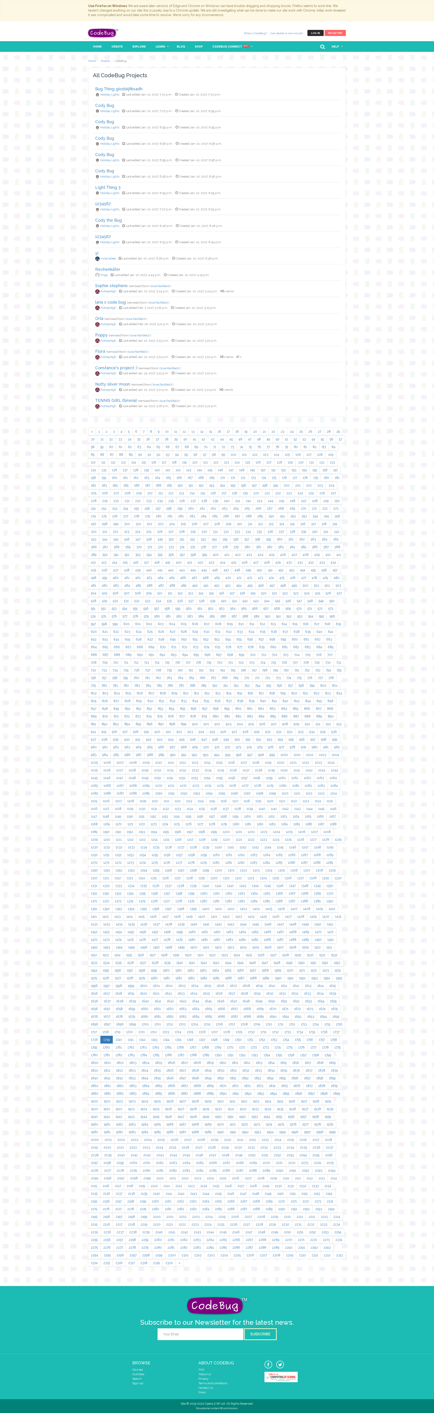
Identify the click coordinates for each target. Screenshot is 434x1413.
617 (316, 624)
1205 (289, 832)
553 (114, 608)
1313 (130, 878)
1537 (143, 962)
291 (282, 516)
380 (247, 547)
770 (246, 678)
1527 (273, 955)
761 (147, 678)
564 (233, 608)
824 (339, 693)
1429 (313, 916)
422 (200, 562)
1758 (333, 1039)
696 (207, 655)
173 (253, 478)
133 (332, 462)
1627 (231, 993)
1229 (338, 839)
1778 (325, 1047)
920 (157, 732)
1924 (143, 1109)
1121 (282, 801)
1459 (179, 932)
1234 (143, 847)
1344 (255, 886)
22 (273, 431)
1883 (133, 1093)
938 (104, 739)
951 (248, 739)
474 (271, 578)
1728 (226, 1032)
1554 (94, 970)
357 (246, 539)
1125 (330, 801)
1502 (218, 947)
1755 (298, 1039)
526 (328, 593)
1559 (154, 970)
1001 (297, 755)
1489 (305, 939)
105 (287, 454)
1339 (193, 886)
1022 (305, 762)
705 (307, 655)
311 (250, 524)
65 (158, 447)
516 (221, 593)
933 (301, 732)
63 (139, 447)
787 (181, 685)
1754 (286, 1039)
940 (127, 739)
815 (239, 693)
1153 (165, 816)
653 (217, 639)
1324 (263, 878)
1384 (253, 901)
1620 (143, 993)
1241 (231, 847)
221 (267, 493)
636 (274, 631)
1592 (302, 978)
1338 (180, 886)
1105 (94, 801)
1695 (336, 1016)
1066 (107, 785)
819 (283, 693)
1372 (106, 901)
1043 (321, 770)
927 (234, 732)
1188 (333, 824)
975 (259, 747)
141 (167, 470)
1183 (272, 824)
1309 (332, 870)
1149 (118, 816)
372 (160, 547)
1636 (94, 1001)
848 (105, 708)
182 (93, 485)
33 (120, 439)
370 (139, 547)
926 (223, 732)
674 (206, 647)
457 (335, 570)
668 (140, 647)
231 (127, 501)
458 (93, 578)
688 (117, 655)
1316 (165, 878)
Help (335, 46)
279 (147, 516)
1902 (119, 1101)
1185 (296, 824)
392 (127, 555)
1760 (106, 1047)
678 (251, 647)
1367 (292, 893)
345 (115, 539)
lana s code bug (111, 302)
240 (226, 501)
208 (127, 493)
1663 (182, 1009)
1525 (249, 955)
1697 (107, 1024)
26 (310, 431)
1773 (266, 1047)
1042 (309, 770)
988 (150, 755)
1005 (94, 762)
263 (224, 508)
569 (288, 608)
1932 (243, 1109)
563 (221, 608)
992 (194, 755)
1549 (289, 962)
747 (254, 670)
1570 (290, 970)
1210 (107, 839)
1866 (171, 1086)
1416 (153, 916)
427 (255, 562)
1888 (197, 1093)
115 (144, 462)
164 (157, 478)
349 (160, 539)
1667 (234, 1009)
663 (329, 639)
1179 (224, 824)
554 (124, 608)
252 (103, 508)
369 (128, 547)
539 (212, 601)
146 (220, 470)
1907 (182, 1101)
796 (279, 685)
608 (218, 624)
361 (290, 539)
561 (199, 608)
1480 (192, 939)
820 (294, 693)
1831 (233, 1070)
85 (92, 454)
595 (321, 616)
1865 (158, 1086)
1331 (94, 886)
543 (256, 601)
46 (240, 439)
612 (262, 624)
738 (158, 670)
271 (314, 508)
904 (240, 724)
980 (315, 747)
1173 (154, 824)
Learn (160, 46)
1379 (191, 901)
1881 (107, 1093)
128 (279, 462)
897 (161, 724)
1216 (178, 839)
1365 (266, 893)
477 (303, 578)
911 (318, 724)
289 (260, 516)
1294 (143, 870)
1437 (156, 924)
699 (241, 655)
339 (303, 531)
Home (97, 46)
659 (283, 639)
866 (307, 708)
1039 (271, 770)
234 (160, 501)
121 (205, 462)
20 (255, 431)
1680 (144, 1016)
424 (222, 562)
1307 (306, 870)
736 (136, 670)
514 (201, 593)
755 (339, 670)
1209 (94, 839)
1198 (201, 832)
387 (326, 547)
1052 (182, 778)
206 (105, 493)
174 (264, 478)
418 (157, 562)
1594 (326, 978)
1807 (184, 1063)
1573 (326, 970)
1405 (268, 909)
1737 (336, 1032)
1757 (322, 1039)
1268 (317, 855)
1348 (304, 886)
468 (206, 578)
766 (202, 678)
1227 (313, 839)
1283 (253, 862)
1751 (250, 1039)
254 (125, 508)
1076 (232, 785)
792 (236, 685)
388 (337, 547)
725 (273, 662)
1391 (94, 909)
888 (307, 716)
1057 (244, 778)
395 (160, 555)
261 (202, 508)
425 (233, 562)
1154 (177, 816)
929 (256, 732)
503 (338, 585)
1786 (168, 1055)
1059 (269, 778)
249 (326, 501)
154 (304, 470)
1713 (304, 1024)
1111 (166, 801)
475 (281, 578)
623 (127, 631)
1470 (318, 932)
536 (180, 601)
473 (260, 578)
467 (194, 578)
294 (315, 516)
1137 (226, 809)
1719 (117, 1032)
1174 (165, 824)
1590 (278, 978)
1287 (304, 862)
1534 (106, 962)
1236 (168, 847)
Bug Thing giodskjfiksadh (118, 88)
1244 (267, 847)
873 (138, 716)
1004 (335, 755)
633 (240, 631)
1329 (325, 878)
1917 (304, 1101)
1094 (209, 793)
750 (286, 670)
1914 (268, 1101)
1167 (332, 816)
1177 (200, 824)
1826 (170, 1070)
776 (309, 678)
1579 (142, 978)
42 (203, 439)
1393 (118, 909)
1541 (192, 962)
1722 (153, 1032)
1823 (132, 1070)
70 (206, 447)
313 (271, 524)
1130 (142, 809)
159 (103, 478)
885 (273, 716)
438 (127, 570)
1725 (190, 1032)
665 (105, 647)
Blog (181, 46)
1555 (106, 970)
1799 (328, 1055)
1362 (228, 893)
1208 (327, 832)
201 (297, 485)
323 (126, 531)
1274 (142, 862)
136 (114, 470)
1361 (216, 893)
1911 (232, 1101)
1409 (319, 909)
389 (94, 555)
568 (277, 608)
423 (211, 562)
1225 (288, 839)
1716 (339, 1024)
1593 (314, 978)
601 (138, 624)
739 (169, 670)
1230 (94, 847)
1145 (321, 809)
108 (320, 454)
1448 (292, 924)
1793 (254, 1055)
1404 (256, 909)
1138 (237, 809)
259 (179, 508)
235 (171, 501)
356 (235, 539)
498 (283, 585)
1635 (332, 993)
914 (93, 732)
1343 (242, 886)
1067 (120, 785)
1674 (322, 1009)
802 (94, 693)
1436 (143, 924)
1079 (270, 785)
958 (323, 739)
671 (173, 647)
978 (292, 747)
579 (146, 616)
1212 (130, 839)
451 (270, 570)
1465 (255, 932)
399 (204, 555)
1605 (207, 986)
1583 (191, 978)
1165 (308, 816)
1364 (254, 893)
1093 (196, 793)
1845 (157, 1078)
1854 (270, 1078)
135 (103, 470)
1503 (230, 947)
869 (94, 716)
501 (316, 585)
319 (334, 524)
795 (268, 685)
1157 (212, 816)
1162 (271, 816)
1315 (154, 878)
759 (125, 678)
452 (280, 570)
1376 (154, 901)
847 (93, 708)
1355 (142, 893)
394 (149, 555)
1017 (244, 762)
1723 (166, 1032)
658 (272, 639)
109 (330, 454)
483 (116, 585)
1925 (156, 1109)
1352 (106, 893)
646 (139, 639)
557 (156, 608)
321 (104, 531)
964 (139, 747)
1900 (94, 1101)
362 (302, 539)
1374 (130, 901)
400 (216, 555)
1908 (195, 1101)
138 (135, 470)
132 (321, 462)
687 (105, 655)
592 (289, 616)
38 (166, 439)
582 (179, 616)
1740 (119, 1039)
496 (261, 585)
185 (125, 485)
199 (275, 485)
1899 (336, 1093)
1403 (243, 909)
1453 (106, 932)
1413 (117, 916)
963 (127, 747)
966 (161, 747)
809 (174, 693)
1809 (210, 1063)
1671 (285, 1009)
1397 (168, 909)
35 (138, 439)
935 (323, 732)
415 (125, 562)
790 (214, 685)
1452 (94, 932)
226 (322, 493)
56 (331, 439)
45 (231, 439)
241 (237, 501)
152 (283, 470)
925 (212, 732)
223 (289, 493)
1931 (231, 1109)
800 (323, 685)
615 (294, 624)
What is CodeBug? (255, 33)
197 (254, 485)
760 (136, 678)
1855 (282, 1078)
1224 (276, 839)
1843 (132, 1078)
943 (160, 739)
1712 (292, 1024)
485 (138, 585)
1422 (226, 916)
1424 (251, 916)
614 (284, 624)
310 (239, 524)
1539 (167, 962)
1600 (143, 986)
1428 (300, 916)
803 (105, 693)
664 (94, 647)
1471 (330, 932)
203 (320, 485)
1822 (119, 1070)
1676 (94, 1016)
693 (174, 655)
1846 (170, 1078)
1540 (179, 962)
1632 (294, 993)
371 (149, 547)
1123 (306, 801)
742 (201, 670)
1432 (94, 924)
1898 (324, 1093)
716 (177, 662)
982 (337, 747)
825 (93, 701)
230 (116, 501)
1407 (294, 909)
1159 (235, 816)
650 (184, 639)
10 (167, 431)
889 (319, 716)
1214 (154, 839)
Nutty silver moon (113, 384)
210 (150, 493)
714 (157, 662)
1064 (333, 778)
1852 (245, 1078)
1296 (168, 870)
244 (270, 501)
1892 (248, 1093)
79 (286, 447)
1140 (262, 809)
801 (334, 685)
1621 (156, 993)
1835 (283, 1070)
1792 (242, 1055)
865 (295, 708)
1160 (247, 816)
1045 (94, 778)
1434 (119, 924)
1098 (259, 793)
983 (94, 755)
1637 (107, 1001)
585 (212, 616)
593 (299, 616)
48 (259, 439)
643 (105, 639)
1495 (131, 947)
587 (234, 616)
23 (282, 431)
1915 (280, 1101)
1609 (259, 986)
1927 (181, 1109)
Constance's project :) (116, 367)
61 (120, 447)
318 (324, 524)
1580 (154, 978)
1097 (247, 793)
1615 (332, 986)
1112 (178, 801)
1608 (246, 986)
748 (264, 670)
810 (186, 693)
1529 (298, 955)
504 (93, 593)
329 (193, 531)
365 (335, 539)
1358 (179, 893)
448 (237, 570)
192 (201, 485)
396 (171, 555)
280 (159, 516)
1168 (94, 824)
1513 (106, 955)
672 (184, 647)
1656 (94, 1009)
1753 (274, 1039)
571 (309, 608)
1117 (235, 801)
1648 (246, 1001)
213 (181, 493)
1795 (279, 1055)
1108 (130, 801)
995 (227, 755)
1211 (119, 839)
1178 (212, 824)
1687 (234, 1016)
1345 (267, 886)
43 (213, 439)
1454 (118, 932)
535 (169, 601)
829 (139, 701)
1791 (230, 1055)
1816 (295, 1063)
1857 (307, 1078)
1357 (167, 893)
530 (115, 601)
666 (117, 647)
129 (290, 462)
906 (262, 724)
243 (259, 501)
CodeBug (103, 33)
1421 (214, 916)
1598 (118, 986)
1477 (155, 939)
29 (338, 431)
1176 (188, 824)
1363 (241, 893)
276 (115, 516)
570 (299, 608)
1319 (201, 878)
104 (276, 454)
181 (337, 478)
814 (228, 693)
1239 (206, 847)
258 (169, 508)
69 (196, 447)
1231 (107, 847)
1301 (231, 870)
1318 (189, 878)
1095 (221, 793)
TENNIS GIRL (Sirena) (116, 400)
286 (226, 516)
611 (252, 624)
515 (211, 593)
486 (150, 585)
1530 (310, 955)
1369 (317, 893)
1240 (218, 847)
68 (187, 447)
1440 (193, 924)
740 (180, 670)
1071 (171, 785)
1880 (94, 1093)
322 (115, 531)
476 (292, 578)
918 (135, 732)
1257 (179, 855)
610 (241, 624)
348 (149, 539)
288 (249, 516)
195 (233, 485)
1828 (195, 1070)
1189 (94, 832)
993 (205, 755)
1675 (334, 1009)
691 (151, 655)
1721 (142, 1032)
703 (285, 655)
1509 (305, 947)
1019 (268, 762)
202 (309, 485)
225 (311, 493)
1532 (334, 955)
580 (157, 616)
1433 (106, 924)
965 (150, 747)
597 (93, 624)
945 (181, 739)
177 (294, 478)
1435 (131, 924)
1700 (145, 1024)
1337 (168, 886)
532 (136, 601)
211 (160, 493)
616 (306, 624)
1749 (226, 1039)
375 (192, 547)
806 (140, 693)
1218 (202, 839)
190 (180, 485)
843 (297, 701)
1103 (321, 793)
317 (313, 524)
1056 (231, 778)
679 (262, 647)
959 (334, 739)
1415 (141, 916)
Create (117, 46)
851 (138, 708)
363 (313, 539)
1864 (145, 1086)
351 (181, 539)
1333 (118, 886)
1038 (258, 770)
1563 (203, 970)
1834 (271, 1070)
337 (281, 531)
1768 (205, 1047)
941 (137, 739)
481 (93, 585)
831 (161, 701)
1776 (301, 1047)
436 (104, 570)
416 (135, 562)
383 (281, 547)
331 (215, 531)
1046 (107, 778)
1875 (284, 1086)
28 (329, 431)
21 (264, 431)
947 (204, 739)
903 (228, 724)
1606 (220, 986)
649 (173, 639)
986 (127, 755)
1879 (334, 1086)
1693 (310, 1016)
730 (328, 662)
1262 (241, 855)
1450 (317, 924)
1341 (218, 886)
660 (295, 639)
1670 (272, 1009)
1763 (143, 1047)
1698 (119, 1024)
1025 (94, 770)
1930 (218, 1109)
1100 (285, 793)
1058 (256, 778)
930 (268, 732)
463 (149, 578)
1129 (130, 809)
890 (331, 716)
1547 (265, 962)
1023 (318, 762)
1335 (143, 886)
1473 (106, 939)
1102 (309, 793)
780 (104, 685)
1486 (267, 939)
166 (179, 478)
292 (293, 516)
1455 (130, 932)
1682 (170, 1016)
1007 (120, 762)
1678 (119, 1016)
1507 (280, 947)
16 (219, 431)
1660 (144, 1009)
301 (138, 524)
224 (300, 493)
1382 (228, 901)
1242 (243, 847)
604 (172, 624)
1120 (270, 801)
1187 (321, 824)
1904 (144, 1101)
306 (194, 524)
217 (224, 493)
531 (126, 601)
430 (289, 562)
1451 (330, 924)
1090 (159, 793)
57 (340, 439)
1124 (318, 801)
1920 (94, 1109)
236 (182, 501)
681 (285, 647)
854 (171, 708)
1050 (157, 778)
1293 (131, 870)
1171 (130, 824)
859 (227, 708)
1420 (201, 916)
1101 (297, 793)
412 (93, 562)
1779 (337, 1047)
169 (212, 478)
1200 (226, 832)
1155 (188, 816)
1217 (190, 839)
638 (297, 631)
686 (94, 655)
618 (327, 624)
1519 (176, 955)
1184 (284, 824)
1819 (332, 1063)
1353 (118, 893)
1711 (280, 1024)
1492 (94, 947)
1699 (132, 1024)
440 (149, 570)
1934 (267, 1109)
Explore (139, 46)
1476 (142, 939)
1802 (120, 1063)
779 (93, 685)
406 (283, 555)
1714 (316, 1024)
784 (148, 685)
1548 (277, 962)
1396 (155, 909)
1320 (213, 878)
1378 (178, 901)
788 (192, 685)
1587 (241, 978)
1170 (119, 824)
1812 (247, 1063)
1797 (303, 1055)
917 (125, 732)
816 (250, 693)
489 (183, 585)
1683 (182, 1016)
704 (297, 655)
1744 (166, 1039)
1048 (132, 778)
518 (242, 593)
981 (325, 747)
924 (201, 732)
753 (317, 670)
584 (201, 616)
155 (314, 470)
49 (268, 439)
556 (146, 608)
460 (116, 578)
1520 (188, 955)
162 (136, 478)
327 (170, 531)
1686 (221, 1016)
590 (267, 616)
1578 (130, 978)
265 (247, 508)
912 (328, 724)
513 (190, 593)
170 (222, 478)
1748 (214, 1039)
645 (127, 639)
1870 (222, 1086)
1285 (279, 862)
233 (149, 501)
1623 (181, 993)
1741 (131, 1039)
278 (136, 516)
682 (296, 647)
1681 (157, 1016)
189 (169, 485)
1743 (154, 1039)
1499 (181, 947)
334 (248, 531)
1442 (218, 924)
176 (284, 478)
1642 (170, 1001)
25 (301, 431)
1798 (315, 1055)
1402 (230, 909)
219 (245, 493)
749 (275, 670)
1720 (129, 1032)
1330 (338, 878)
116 (153, 462)
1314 (142, 878)
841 (274, 701)
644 (116, 639)
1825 (157, 1070)
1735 (312, 1032)
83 (324, 447)
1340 (205, 886)
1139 (250, 809)
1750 (238, 1039)
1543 (216, 962)
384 (292, 547)
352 (192, 539)
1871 (235, 1086)
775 (299, 678)
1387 (291, 901)
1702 (169, 1024)
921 (168, 732)
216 (213, 493)
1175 (177, 824)
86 (102, 454)
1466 (267, 932)
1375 (142, 901)
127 (269, 462)
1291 (107, 870)
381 (258, 547)
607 (207, 624)
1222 (251, 839)
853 (160, 708)
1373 (118, 901)
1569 (277, 970)
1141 (274, 809)
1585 (216, 978)
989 (161, 755)
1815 (283, 1063)
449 (248, 570)
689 (129, 655)
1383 (241, 901)
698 (230, 655)
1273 (130, 862)
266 (258, 508)
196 (243, 485)
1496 (143, 947)
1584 (203, 978)
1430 (325, 916)
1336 (155, 886)
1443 (230, 924)
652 (206, 639)
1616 (94, 993)
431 (300, 562)
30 (93, 439)
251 (93, 508)
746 (243, 670)
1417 (165, 916)
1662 (170, 1009)
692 (162, 655)
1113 (189, 801)
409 (317, 555)
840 (263, 701)
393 (138, 555)
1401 (218, 909)
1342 (230, 886)
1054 (207, 778)
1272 (118, 862)
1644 (195, 1001)
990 (173, 755)
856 (193, 708)
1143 (297, 809)
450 (259, 570)
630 (207, 631)
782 (126, 685)
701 (263, 655)
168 (201, 478)
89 (131, 454)
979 (303, 747)
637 (285, 631)
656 (250, 639)
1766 (180, 1047)
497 (272, 585)
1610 (272, 986)
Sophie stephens (112, 285)
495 (249, 585)
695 (196, 655)
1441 (206, 924)
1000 (284, 755)
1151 (141, 816)
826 (105, 701)
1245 (280, 847)
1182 (260, 824)
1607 (233, 986)
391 (115, 555)
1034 (208, 770)
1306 (294, 870)
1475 (130, 939)
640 (319, 631)
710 (115, 662)
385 (303, 547)
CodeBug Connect (230, 46)
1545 (240, 962)
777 (320, 678)
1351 (94, 893)
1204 (276, 832)
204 (331, 485)
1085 (94, 793)
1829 (208, 1070)
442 (171, 570)
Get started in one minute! (287, 33)
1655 (333, 1001)
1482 (216, 939)
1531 (322, 955)
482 (104, 585)
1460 (192, 932)
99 (223, 454)
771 (257, 678)
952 (258, 739)
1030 (157, 770)
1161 (260, 816)
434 (333, 562)
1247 (305, 847)
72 (223, 447)
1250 (94, 855)
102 (254, 454)
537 (191, 601)
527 (339, 593)
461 (127, 578)
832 (172, 701)
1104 (333, 793)
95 (186, 454)
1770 (230, 1047)
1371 (94, 901)
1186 (308, 824)
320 (94, 531)
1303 (256, 870)
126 (258, 462)
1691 (285, 1016)
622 (116, 631)
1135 (202, 809)
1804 (145, 1063)
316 (302, 524)
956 (302, 739)
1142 (285, 809)
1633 (307, 993)
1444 (243, 924)
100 (233, 454)
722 (241, 662)
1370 (330, 893)
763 (169, 678)
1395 (143, 909)
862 (261, 708)
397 (182, 555)
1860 (94, 1086)
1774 (278, 1047)
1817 (308, 1063)
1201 (239, 832)
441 (160, 570)
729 (317, 662)
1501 (206, 947)
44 (222, 439)
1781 (107, 1055)
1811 (235, 1063)
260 (191, 508)
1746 (190, 1039)
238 (204, 501)
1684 (195, 1016)
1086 (107, 793)
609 (230, 624)
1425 (263, 916)
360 (280, 539)
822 (316, 693)
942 (148, 739)
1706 (219, 1024)
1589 (265, 978)
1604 (194, 986)
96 (195, 454)
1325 (275, 878)
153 (294, 470)
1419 (189, 916)
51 (286, 439)
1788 (193, 1055)
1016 (231, 762)
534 (158, 601)
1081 (295, 785)
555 (135, 608)
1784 (143, 1055)
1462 (217, 932)
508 (138, 593)
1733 (287, 1032)
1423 (238, 916)
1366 (279, 893)
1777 (313, 1047)
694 (185, 655)
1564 (215, 970)
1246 (292, 847)
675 (217, 647)
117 (164, 462)
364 (324, 539)
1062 (307, 778)
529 (104, 601)
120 (195, 462)
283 (192, 516)
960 (94, 747)
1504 (243, 947)
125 (247, 462)
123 (226, 462)
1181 (248, 824)
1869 (210, 1086)
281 (169, 516)
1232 (119, 847)
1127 (106, 809)
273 (335, 508)
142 (178, 470)
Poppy (102, 335)
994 (216, 755)
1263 (253, 855)
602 (149, 624)
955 (291, 739)
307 (205, 524)
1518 (164, 955)
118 (174, 462)
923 (190, 732)
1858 (319, 1078)
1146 (333, 809)
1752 (262, 1039)
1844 (144, 1078)
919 (146, 732)
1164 (296, 816)
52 (295, 439)
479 (325, 578)
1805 (158, 1063)
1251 (106, 855)
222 (278, 493)
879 (204, 716)
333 (237, 531)
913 (339, 724)
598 (104, 624)
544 (266, 601)
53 (304, 439)
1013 (195, 762)
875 (160, 716)
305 (183, 524)
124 (237, 462)
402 (238, 555)
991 (183, 755)
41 (194, 439)
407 (294, 555)
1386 (279, 901)
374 (181, 547)
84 (333, 447)
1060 (282, 778)
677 (239, 647)
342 (336, 531)
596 (332, 616)
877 (182, 716)
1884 (145, 1093)
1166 (320, 816)
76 (259, 447)
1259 (203, 855)
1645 (208, 1001)
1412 (105, 916)
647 (150, 639)
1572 (314, 970)
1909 (208, 1101)
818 (272, 693)
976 (271, 747)
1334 (131, 886)
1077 (245, 785)
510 (159, 593)
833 (184, 701)
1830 (220, 1070)
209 (139, 493)
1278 (191, 862)
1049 (145, 778)
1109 (143, 801)
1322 (238, 878)
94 (177, 454)
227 (333, 493)
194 (222, 485)
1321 (226, 878)
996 (239, 755)
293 (304, 516)
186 (136, 485)
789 (203, 685)
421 (189, 562)
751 (297, 670)
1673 (310, 1009)
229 (105, 501)
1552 (325, 962)
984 (105, 755)
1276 (166, 862)
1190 (106, 832)
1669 (260, 1009)
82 (314, 447)
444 (193, 570)
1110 (155, 801)
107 (309, 454)
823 (328, 693)
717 (188, 662)
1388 (304, 901)
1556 (118, 970)
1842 (119, 1078)
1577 (118, 978)
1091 (171, 793)
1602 (169, 986)
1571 (302, 970)
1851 (233, 1078)
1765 (168, 1047)
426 (245, 562)
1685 (208, 1016)
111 (103, 462)
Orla (99, 318)
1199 (214, 832)
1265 (279, 855)
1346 (279, 886)
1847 (182, 1078)
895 (138, 724)
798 (301, 685)
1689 (260, 1016)
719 (209, 662)
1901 (107, 1101)
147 (231, 470)
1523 (224, 955)
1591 (290, 978)
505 (104, 593)
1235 (156, 847)
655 (239, 639)
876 (171, 716)
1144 (309, 809)
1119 (258, 801)
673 (195, 647)
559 (177, 608)
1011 (171, 762)
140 (157, 470)
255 (136, 508)
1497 (156, 947)
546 (288, 601)
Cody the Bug (108, 220)
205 (93, 493)
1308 (319, 870)
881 (227, 716)
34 (129, 439)
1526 (261, 955)
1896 (298, 1093)
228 (94, 501)
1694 (323, 1016)
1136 (213, 809)
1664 (195, 1009)
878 (193, 716)
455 (313, 570)
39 (176, 439)
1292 (119, 870)
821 (305, 693)
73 (232, 447)
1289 (329, 862)
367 (105, 547)
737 (147, 670)
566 (255, 608)
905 (251, 724)
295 (326, 516)
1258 (191, 855)
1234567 (103, 203)
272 (325, 508)
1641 (158, 1001)
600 (126, 624)
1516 (141, 955)
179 (315, 478)
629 (195, 631)
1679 (131, 1016)
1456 (142, 932)
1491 (330, 939)
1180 (236, 824)
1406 (281, 909)
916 (114, 732)
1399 (193, 909)
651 (195, 639)
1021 (293, 762)
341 (325, 531)
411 (338, 555)
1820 (94, 1070)
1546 (252, 962)
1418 (177, 916)
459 (104, 578)
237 (193, 501)
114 (133, 462)
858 (216, 708)
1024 (331, 762)
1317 (178, 878)
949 (226, 739)
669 (151, 647)
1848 (195, 1078)
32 (111, 439)
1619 (131, 993)
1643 (182, 1001)
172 (243, 478)
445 (204, 570)
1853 (257, 1078)
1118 (247, 801)
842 (285, 701)
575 (103, 616)
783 (137, 685)
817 (261, 693)
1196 (178, 832)
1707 (232, 1024)
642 (94, 639)
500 (305, 585)
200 (287, 485)
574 (93, 616)
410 (328, 555)
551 (93, 608)
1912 (244, 1101)
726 (284, 662)
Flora (100, 351)
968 (184, 747)
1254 (142, 855)
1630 (270, 993)
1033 (195, 770)
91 (149, 454)
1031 (170, 770)
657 (261, 639)
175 (274, 478)
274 (93, 516)
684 (319, 647)
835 (206, 701)
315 (292, 524)
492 (216, 585)
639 (308, 631)
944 (171, 739)
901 (206, 724)
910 (307, 724)
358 (257, 539)
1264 (266, 855)
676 (228, 647)
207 (116, 493)
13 (193, 431)
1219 (214, 839)
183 (104, 485)
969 (195, 747)
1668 (247, 1009)
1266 (291, 855)
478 (314, 578)
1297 (181, 870)
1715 (327, 1024)
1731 (263, 1032)
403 (249, 555)
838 (240, 701)
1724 (178, 1032)
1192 (130, 832)
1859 (332, 1078)
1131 (154, 809)
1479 (179, 939)
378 (225, 547)
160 (114, 478)
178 (305, 478)
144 (199, 470)
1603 (182, 986)
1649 (258, 1001)
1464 (242, 932)
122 (215, 462)
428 (267, 562)
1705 (207, 1024)
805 (128, 693)
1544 (228, 962)
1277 (179, 862)
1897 (311, 1093)
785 (159, 685)
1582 (178, 978)
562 (210, 608)
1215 (166, 839)
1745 (178, 1039)
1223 (263, 839)
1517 (153, 955)
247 (303, 501)
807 (151, 693)
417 (146, 562)
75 (250, 447)
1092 (183, 793)
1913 (256, 1101)
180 (326, 478)
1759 (94, 1047)
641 (330, 631)
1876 (296, 1086)
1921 (107, 1109)
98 (214, 454)
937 (93, 739)
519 (253, 593)
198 (264, 485)
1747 (202, 1039)
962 (116, 747)
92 (158, 454)
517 (232, 593)
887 (296, 716)
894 (127, 724)
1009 (146, 762)
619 (338, 624)
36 (148, 439)
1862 (120, 1086)
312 (260, 524)
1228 (325, 839)
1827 (182, 1070)
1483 (229, 939)
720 (219, 662)
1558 (142, 970)
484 (127, 585)
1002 (309, 755)
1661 (157, 1009)
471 (239, 578)
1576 (106, 978)
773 (278, 678)
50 (277, 439)
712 (136, 662)
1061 (294, 778)
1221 (239, 839)
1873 (260, 1086)
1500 (193, 947)
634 (251, 631)
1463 (229, 932)
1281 (228, 862)
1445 (255, 924)
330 (204, 531)
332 (226, 531)
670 (163, 647)
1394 (131, 909)
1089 (146, 793)
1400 (206, 909)
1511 (329, 947)
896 (150, 724)
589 (256, 616)
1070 (158, 785)
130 (301, 462)
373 (171, 547)
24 (292, 431)
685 (330, 647)
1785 (156, 1055)
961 (105, 747)
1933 (255, 1109)
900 (195, 724)
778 (331, 678)
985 (116, 755)
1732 (275, 1032)
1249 (330, 847)
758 (114, 678)
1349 (317, 886)
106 (298, 454)
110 (93, 462)
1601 (156, 986)
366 (94, 547)
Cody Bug (104, 105)
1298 (193, 870)
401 (226, 555)
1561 (178, 970)
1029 (145, 770)
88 (121, 454)
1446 (267, 924)
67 (177, 447)
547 (299, 601)
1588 (253, 978)
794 (257, 685)
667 (128, 647)
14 (201, 431)
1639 (132, 1001)
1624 (193, 993)
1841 (107, 1078)
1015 (219, 762)
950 (237, 739)
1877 (309, 1086)
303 (160, 524)
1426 (275, 916)
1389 (317, 901)
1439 (181, 924)
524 (306, 593)
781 (115, 685)
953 (269, 739)
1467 (280, 932)
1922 (119, 1109)
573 (330, 608)
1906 (170, 1101)
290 (271, 516)
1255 (155, 855)
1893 (260, 1093)
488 (172, 585)
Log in (315, 33)
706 (319, 655)
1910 (220, 1101)
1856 (294, 1078)
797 (290, 685)
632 (229, 631)
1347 (292, 886)
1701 (157, 1024)
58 (92, 447)
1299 (206, 870)
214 (192, 493)
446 (215, 570)
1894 (273, 1093)
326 (160, 531)
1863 (133, 1086)
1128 (118, 809)
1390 (329, 901)
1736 (324, 1032)
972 (227, 747)
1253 (130, 855)
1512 (94, 955)
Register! (335, 33)
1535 (118, 962)
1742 (142, 1039)
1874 (272, 1086)
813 (218, 693)
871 (116, 716)
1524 (237, 955)
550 (332, 601)
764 (180, 678)
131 (311, 462)
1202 (251, 832)
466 (183, 578)
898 (172, 724)
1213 (142, 839)
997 (249, 755)
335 (259, 531)
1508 (292, 947)
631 (217, 631)
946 (193, 739)
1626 (219, 993)
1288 (317, 862)
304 (172, 524)
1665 (208, 1009)
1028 (132, 770)
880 (216, 716)
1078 (257, 785)
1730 (251, 1032)
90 (140, 454)
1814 (271, 1063)
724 (262, 662)
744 (222, 670)
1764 (155, 1047)
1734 (300, 1032)
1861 (107, 1086)
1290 (94, 870)
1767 (193, 1047)
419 (167, 562)
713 (146, 662)
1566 (240, 970)
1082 (308, 785)
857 (204, 708)
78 (277, 447)
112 (113, 462)
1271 (106, 862)
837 (229, 701)
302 (149, 524)
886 (284, 716)
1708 (244, 1024)
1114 (201, 801)
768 (224, 678)
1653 (308, 1001)
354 (214, 539)
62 (130, 447)
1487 (280, 939)
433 (322, 562)
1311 (106, 878)
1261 (229, 855)
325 (148, 531)
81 (305, 447)
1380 (203, 901)
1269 (329, 855)
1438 (168, 924)
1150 (130, 816)
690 (140, 655)
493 (228, 585)
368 (116, 547)
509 (149, 593)
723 (252, 662)
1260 (216, 855)
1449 (305, 924)
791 (225, 685)
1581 (166, 978)
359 (268, 539)
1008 (133, 762)
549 (321, 601)
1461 (204, 932)
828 (127, 701)
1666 (221, 1009)
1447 (280, 924)
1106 (106, 801)
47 (249, 439)
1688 (247, 1016)
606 (195, 624)
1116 (224, 801)
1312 (118, 878)
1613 (308, 986)
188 (158, 485)
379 (236, 547)
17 (228, 431)
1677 (107, 1016)
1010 (158, 762)
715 (167, 662)
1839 (334, 1070)
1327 (300, 878)
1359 (191, 893)
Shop (199, 46)
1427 (288, 916)
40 (185, 439)
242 (248, 501)
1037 (246, 770)
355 (224, 539)
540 (223, 601)
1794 (267, 1055)
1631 (282, 993)
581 (168, 616)
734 (115, 670)
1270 (94, 862)
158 (93, 478)
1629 (257, 993)
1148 (106, 816)
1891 (235, 1093)
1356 (154, 893)
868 (330, 708)
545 (277, 601)
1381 (216, 901)
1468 (293, 932)
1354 (130, 893)
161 (125, 478)
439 (138, 570)
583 (190, 616)
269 (292, 508)
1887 (184, 1093)
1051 (170, 778)
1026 (107, 770)
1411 (94, 916)
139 (146, 470)
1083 (321, 785)
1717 (94, 1032)
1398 (180, 909)
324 (137, 531)
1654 (321, 1001)
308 (217, 524)
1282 (241, 862)
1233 (131, 847)
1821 (107, 1070)
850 (127, 708)
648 (161, 639)
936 (334, 732)
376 (203, 547)
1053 (194, 778)
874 (149, 716)
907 (273, 724)
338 (292, 531)
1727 (214, 1032)
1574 (338, 970)
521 (274, 593)
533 (147, 601)
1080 (283, 785)
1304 (268, 870)
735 (125, 670)
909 (296, 724)
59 (102, 447)
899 (183, 724)
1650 (271, 1001)
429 (278, 562)
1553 (337, 962)
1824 (144, 1070)
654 (228, 639)
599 (115, 624)
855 (182, 708)
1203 (263, 832)
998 (261, 755)
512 (180, 593)
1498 (168, 947)
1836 (296, 1070)
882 (238, 716)
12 (184, 431)
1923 (131, 1109)
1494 (119, 947)
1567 (253, 970)
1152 (153, 816)
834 (195, 701)
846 (330, 701)
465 (172, 578)
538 (202, 601)
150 (263, 470)
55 (322, 439)
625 (150, 631)
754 (328, 670)
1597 (106, 986)
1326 (288, 878)
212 (170, 493)
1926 (168, 1109)
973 (238, 747)
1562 (190, 970)
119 (184, 462)
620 (94, 631)
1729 (239, 1032)
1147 (94, 816)
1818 (320, 1063)
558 (167, 608)
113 (123, 462)
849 (116, 708)
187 (147, 485)
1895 (286, 1093)
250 (337, 501)
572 (320, 608)
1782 (119, 1055)
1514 (117, 955)
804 (117, 693)
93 (168, 454)
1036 (233, 770)
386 (315, 547)
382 (269, 547)
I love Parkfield (159, 286)
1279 (203, 862)
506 (115, 593)
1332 (106, 886)
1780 (94, 1055)
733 (104, 670)
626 (161, 631)
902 (217, 724)
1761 (119, 1047)
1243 (255, 847)
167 (190, 478)
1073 (195, 785)
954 (280, 739)
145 (210, 470)
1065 (94, 785)
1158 (223, 816)
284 (203, 516)
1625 (206, 993)
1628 (244, 993)
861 (249, 708)
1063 (320, 778)
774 (288, 678)
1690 (273, 1016)
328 (182, 531)
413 (103, 562)
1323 (251, 878)
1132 (166, 809)
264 (236, 508)
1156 (200, 816)
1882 (120, 1093)
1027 (119, 770)
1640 (145, 1001)
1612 (296, 986)
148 (241, 470)
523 (296, 593)
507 (126, 593)
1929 (206, 1109)
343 (93, 539)
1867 (184, 1086)
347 (137, 539)
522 (285, 593)
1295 (156, 870)
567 (266, 608)
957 (312, 739)
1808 (197, 1063)
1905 (157, 1101)
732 (93, 670)
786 (170, 685)
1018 (255, 762)
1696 (94, 1024)
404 (260, 555)
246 (292, 501)
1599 (131, 986)
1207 (314, 832)
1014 (207, 762)
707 (330, 655)
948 (215, 739)
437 (115, 570)
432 (311, 562)
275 (103, 516)
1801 (107, 1063)
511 (170, 593)
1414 (129, 916)
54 (313, 439)
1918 (316, 1101)
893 (116, 724)
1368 (304, 893)
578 (135, 616)
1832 (245, 1070)
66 (168, 447)
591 (278, 616)
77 (268, 447)
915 (103, 732)
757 (104, 678)
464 (160, 578)
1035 (220, 770)
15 (210, 431)
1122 (294, 801)
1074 (208, 785)
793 (247, 685)
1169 (106, 824)
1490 (318, 939)
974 (249, 747)
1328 (312, 878)
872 (127, 716)
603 (161, 624)
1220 (226, 839)
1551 (313, 962)
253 (114, 508)
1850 (220, 1078)
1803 (133, 1063)
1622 (168, 993)
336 (270, 531)
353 (203, 539)
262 (213, 508)
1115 (212, 801)
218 (234, 493)
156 (325, 470)
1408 (306, 909)
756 (93, 678)
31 (102, 439)
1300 (218, 870)
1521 (200, 955)
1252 (118, 855)
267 (269, 508)
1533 (94, 962)
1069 (146, 785)
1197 (190, 832)
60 (111, 447)
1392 (106, 909)
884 (261, 716)
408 (306, 555)
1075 (220, 785)
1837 (309, 1070)
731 (338, 662)
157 (335, 470)
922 (179, 732)
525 (317, 593)
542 (245, 601)
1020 (280, 762)
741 (191, 670)
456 (324, 570)
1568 (265, 970)
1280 (216, 862)
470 (228, 578)
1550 (301, 962)
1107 (118, 801)
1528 (285, 955)
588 (245, 616)
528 (93, 601)
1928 (193, 1109)
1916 (292, 1101)
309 (228, 524)
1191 (118, 832)
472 (249, 578)
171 (233, 478)
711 (126, 662)
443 (182, 570)
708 (94, 662)
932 (289, 732)
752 (307, 670)
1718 (105, 1032)
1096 (234, 793)
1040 (284, 770)
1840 (94, 1078)
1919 (328, 1101)
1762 (130, 1047)
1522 (212, 955)
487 (161, 585)
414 (114, 562)
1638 (119, 1001)
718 (198, 662)
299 (115, 524)
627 (172, 631)
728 (306, 662)
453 (291, 570)
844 (308, 701)
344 (104, 539)
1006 (107, 762)
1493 (106, 947)
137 (125, 470)
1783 (131, 1055)
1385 (266, 901)
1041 (296, 770)
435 (93, 570)
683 (308, 647)
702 (274, 655)
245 (281, 501)
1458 (167, 932)
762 (158, 678)
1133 (178, 809)
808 (163, 693)
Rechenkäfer (107, 269)
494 (239, 585)
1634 (320, 993)
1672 (297, 1009)
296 (337, 516)
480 (337, 578)
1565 (228, 970)
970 (206, 747)
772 (267, 678)
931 (278, 732)
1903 (132, 1101)
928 (245, 732)
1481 (204, 939)
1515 (129, 955)
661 (306, 639)
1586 (228, 978)
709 (105, 662)
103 (265, 454)
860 (238, 708)
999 (272, 755)
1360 (204, 893)
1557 (130, 970)
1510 (317, 947)
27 (319, 431)
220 (256, 493)
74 (241, 447)
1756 (310, 1039)
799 (312, 685)
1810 (222, 1063)
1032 (182, 770)
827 (116, 701)
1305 (281, 870)
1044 (334, 770)
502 (327, 585)
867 (318, 708)
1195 (166, 832)
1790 (218, 1055)
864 (284, 708)
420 (179, 562)
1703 (182, 1024)
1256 (167, 855)
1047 (119, 778)
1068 (133, 785)
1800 (94, 1063)
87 (111, 454)
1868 (197, 1086)
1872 (247, 1086)
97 (204, 454)
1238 (193, 847)
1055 (219, 778)
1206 (301, 832)
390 (105, 555)
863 (273, 708)
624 (139, 631)
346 (127, 539)
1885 (158, 1093)
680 (273, 647)
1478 (167, 939)
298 (104, 524)
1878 (321, 1086)
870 (105, 716)
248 (315, 501)
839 (252, 701)
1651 (284, 1001)
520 (264, 593)
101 (244, 454)
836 (218, 701)
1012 (182, 762)
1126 (94, 809)
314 (281, 524)
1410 (332, 909)
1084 (334, 785)
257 (158, 508)
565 (243, 608)
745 (233, 670)
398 (193, 555)
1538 (155, 962)
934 (312, 732)
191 (191, 485)
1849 (208, 1078)
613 (273, 624)
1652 (296, 1001)
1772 (254, 1047)
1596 (94, 986)
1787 (181, 1055)
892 (104, 724)
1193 (142, 832)
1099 (272, 793)
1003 (322, 755)
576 (114, 616)
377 (214, 547)
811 (196, 693)
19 (246, 431)
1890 (223, 1093)
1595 (339, 978)
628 (184, 631)
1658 (119, 1009)
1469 (305, 932)
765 (191, 678)
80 (296, 447)
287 (237, 516)
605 (183, 624)
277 (125, 516)
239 (215, 501)
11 (175, 431)
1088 (133, 793)
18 (237, 431)
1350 (329, 886)
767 (213, 678)
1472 (94, 939)
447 (226, 570)
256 (147, 508)
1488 (292, 939)
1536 (130, 962)
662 (318, 639)
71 (214, 447)
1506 (267, 947)
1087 (120, 793)
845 (319, 701)
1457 (155, 932)
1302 (243, 870)
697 (219, 655)
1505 (255, 947)
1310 (94, 878)
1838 (321, 1070)
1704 (194, 1024)
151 (273, 470)
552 (103, 608)
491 (205, 585)
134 (93, 470)
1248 (317, 847)
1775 (289, 1047)
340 (315, 531)
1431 (338, 916)
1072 (183, 785)
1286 (291, 862)
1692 (298, 1016)
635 (262, 631)
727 (295, 662)
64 (149, 447)
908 (285, 724)
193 (211, 485)
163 (146, 478)
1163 (284, 816)
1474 (118, 939)
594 (310, 616)
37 (157, 439)
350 (171, 539)
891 (93, 724)
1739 (106, 1039)
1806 (171, 1063)
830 (150, 701)
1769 (218, 1047)
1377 (166, 901)
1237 (181, 847)
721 (230, 662)
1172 (142, 824)
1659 (131, 1009)
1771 (242, 1047)
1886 (171, 1093)
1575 (94, 978)
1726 (202, 1032)
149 (252, 470)
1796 (291, 1055)
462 (138, 578)
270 (303, 508)
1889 (210, 1093)
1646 (220, 1001)
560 (189, 608)
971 (217, 747)
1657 (107, 1009)
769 (235, 678)
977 (281, 747)
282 (181, 516)
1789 (206, 1055)
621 (105, 631)
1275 (154, 862)
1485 (254, 939)
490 (195, 585)
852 (149, 708)
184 (115, 485)
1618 (118, 993)
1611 (284, 986)
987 (139, 755)
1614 (320, 986)
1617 (106, 993)
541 (234, 601)
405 (271, 555)
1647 (233, 1001)
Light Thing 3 (107, 187)
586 (223, 616)
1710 (269, 1024)
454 (302, 570)
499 (294, 585)
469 (217, 578)
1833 (258, 1070)
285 (214, 516)
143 (188, 470)
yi (96, 253)
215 (202, 493)
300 (127, 524)
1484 (242, 939)
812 (207, 693)
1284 (266, 862)
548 (310, 601)
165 (168, 478)
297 (93, 524)
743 (211, 670)
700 (253, 655)
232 (138, 501)
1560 (166, 970)
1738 (94, 1039)
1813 (259, 1063)
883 (250, 716)
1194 (154, 832)
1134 (190, 809)
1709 (256, 1024)
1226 (300, 839)
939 (115, 739)
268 (281, 508)
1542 (203, 962)
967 (172, 747)
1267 (304, 855)
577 (125, 616)
